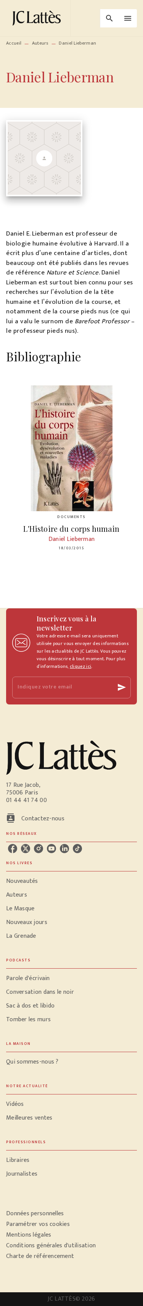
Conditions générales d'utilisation (51, 1245)
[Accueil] (38, 18)
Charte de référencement (40, 1256)
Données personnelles (35, 1213)
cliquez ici (80, 666)
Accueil (13, 43)
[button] (71, 881)
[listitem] (12, 848)
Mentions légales (28, 1235)
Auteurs (40, 43)
